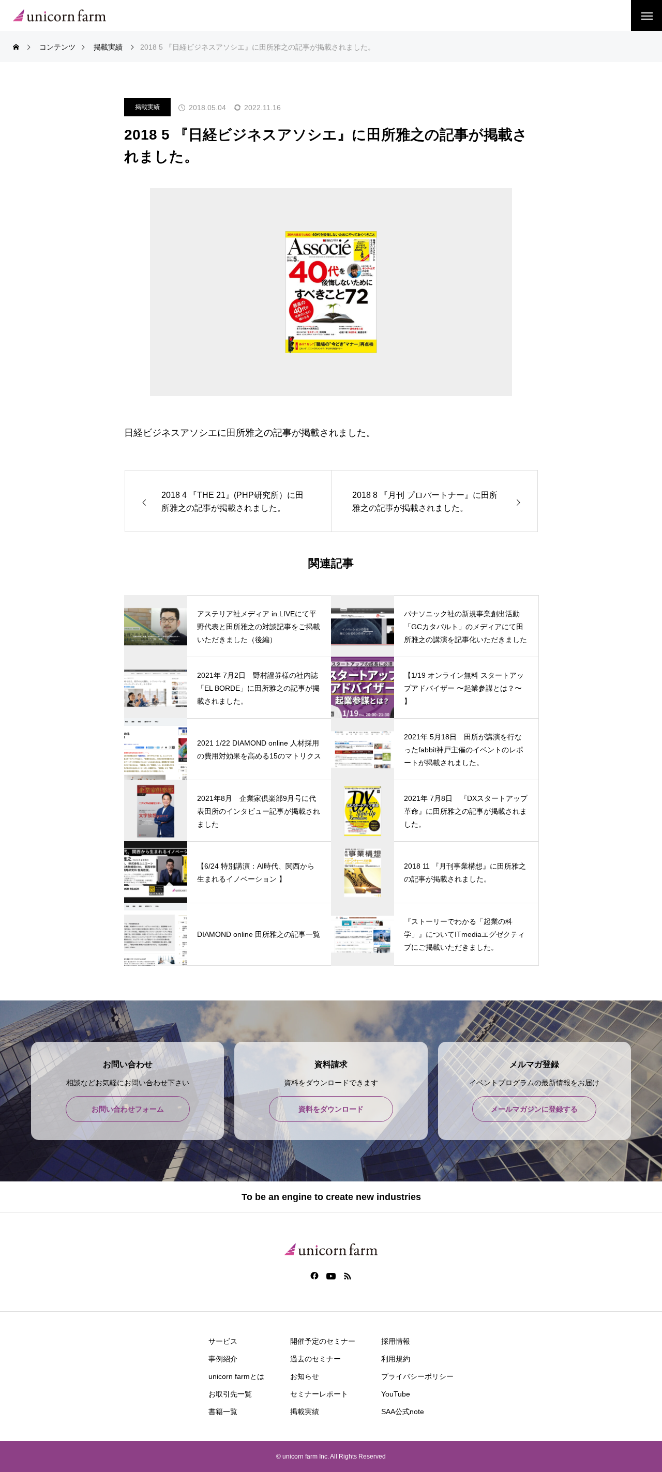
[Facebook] (314, 1275)
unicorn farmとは (236, 1376)
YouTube (395, 1394)
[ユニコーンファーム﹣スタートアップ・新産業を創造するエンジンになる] (59, 16)
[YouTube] (331, 1275)
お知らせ (304, 1376)
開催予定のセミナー (322, 1341)
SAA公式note (402, 1411)
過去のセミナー (315, 1358)
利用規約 (395, 1358)
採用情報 (395, 1341)
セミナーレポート (319, 1394)
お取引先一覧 (230, 1394)
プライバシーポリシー (417, 1376)
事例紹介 (222, 1358)
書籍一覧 (222, 1411)
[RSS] (347, 1275)
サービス (222, 1341)
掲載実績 (147, 107)
